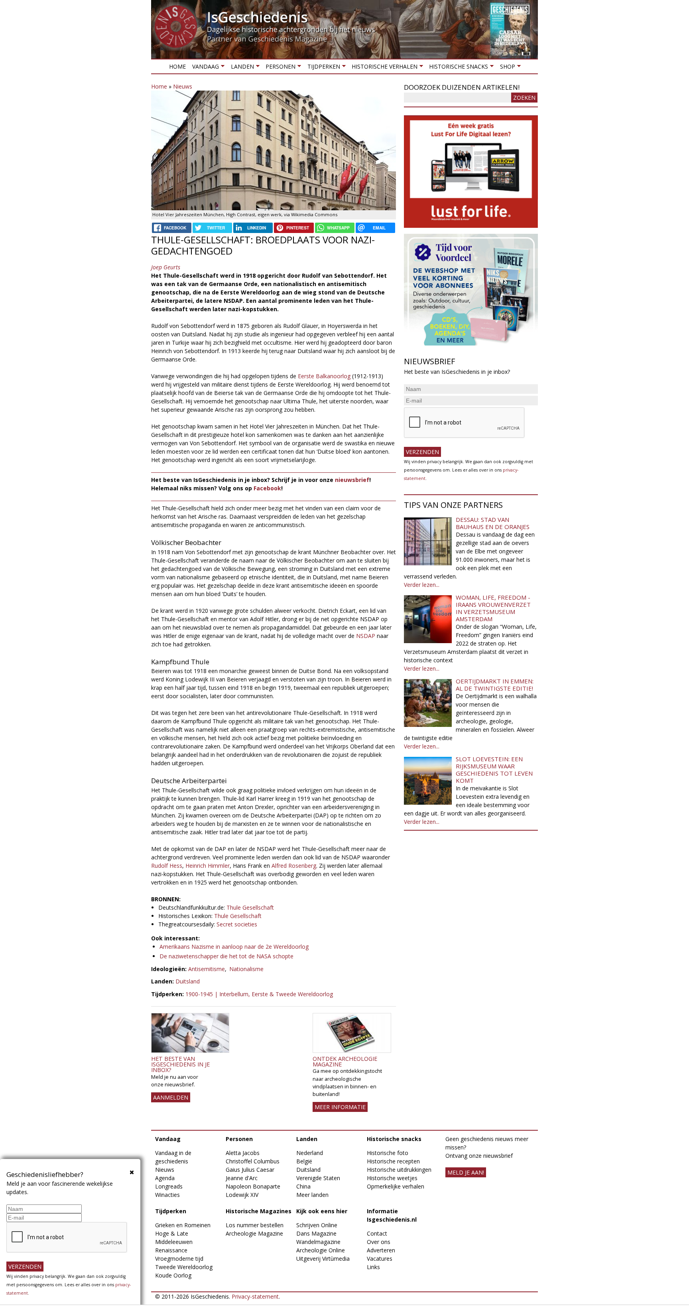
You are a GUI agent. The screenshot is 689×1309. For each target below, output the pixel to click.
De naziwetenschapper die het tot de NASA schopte (226, 956)
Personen (278, 68)
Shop (505, 68)
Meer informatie (340, 1107)
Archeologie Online (320, 1250)
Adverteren (381, 1250)
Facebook (267, 488)
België (304, 1161)
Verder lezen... (421, 584)
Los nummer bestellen (254, 1225)
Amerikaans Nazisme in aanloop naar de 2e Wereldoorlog (234, 946)
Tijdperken (322, 68)
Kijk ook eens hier (321, 1211)
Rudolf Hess (166, 865)
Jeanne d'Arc (242, 1178)
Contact (377, 1233)
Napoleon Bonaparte (253, 1186)
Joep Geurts (165, 267)
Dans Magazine (316, 1233)
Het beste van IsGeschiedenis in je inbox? (180, 1064)
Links (373, 1267)
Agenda (165, 1178)
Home (177, 66)
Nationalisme (246, 969)
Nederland (309, 1153)
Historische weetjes (392, 1178)
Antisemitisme (206, 969)
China (303, 1186)
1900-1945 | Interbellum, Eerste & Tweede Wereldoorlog (259, 994)
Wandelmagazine (318, 1242)
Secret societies (237, 924)
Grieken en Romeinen (183, 1225)
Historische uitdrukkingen (399, 1169)
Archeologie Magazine (254, 1233)
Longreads (169, 1186)
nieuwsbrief (352, 480)
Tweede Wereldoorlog (184, 1267)
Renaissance (171, 1250)
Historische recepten (393, 1161)
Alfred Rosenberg (294, 865)
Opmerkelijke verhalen (395, 1186)
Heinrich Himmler (207, 865)
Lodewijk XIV (242, 1194)
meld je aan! (465, 1172)
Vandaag (204, 68)
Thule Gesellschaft (250, 907)
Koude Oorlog (173, 1275)
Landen (240, 68)
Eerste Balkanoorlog (324, 376)
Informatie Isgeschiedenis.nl (392, 1215)
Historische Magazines (258, 1211)
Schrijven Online (316, 1225)
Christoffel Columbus (253, 1161)
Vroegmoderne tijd (179, 1258)
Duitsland (187, 981)
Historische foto (387, 1153)
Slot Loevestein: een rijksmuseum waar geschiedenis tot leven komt (494, 769)
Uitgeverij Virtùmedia (323, 1258)
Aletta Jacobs (243, 1153)
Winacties (167, 1194)
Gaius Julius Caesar (250, 1169)
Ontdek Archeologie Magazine (345, 1061)
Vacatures (379, 1258)
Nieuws (182, 86)
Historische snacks (457, 68)
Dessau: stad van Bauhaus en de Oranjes (493, 523)
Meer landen (312, 1194)
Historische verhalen (382, 68)
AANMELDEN (170, 1097)
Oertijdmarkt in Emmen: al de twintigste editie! (494, 684)
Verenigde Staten (318, 1178)
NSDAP (365, 636)
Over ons (378, 1242)
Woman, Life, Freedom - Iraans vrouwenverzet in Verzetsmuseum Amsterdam (493, 608)
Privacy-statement (255, 1296)
